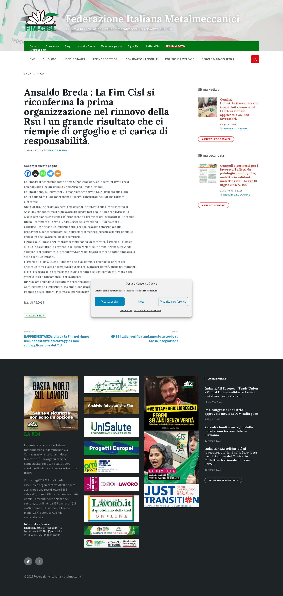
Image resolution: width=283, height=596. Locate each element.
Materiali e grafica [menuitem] (111, 46)
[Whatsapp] (42, 173)
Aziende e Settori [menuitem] (105, 59)
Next (175, 331)
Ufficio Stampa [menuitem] (74, 59)
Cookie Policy (126, 310)
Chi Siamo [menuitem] (49, 59)
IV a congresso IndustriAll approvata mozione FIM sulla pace (231, 411)
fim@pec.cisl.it (53, 531)
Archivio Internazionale (223, 480)
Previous (30, 331)
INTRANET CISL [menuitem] (39, 50)
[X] (35, 173)
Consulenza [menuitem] (52, 46)
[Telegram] (50, 173)
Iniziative (229, 194)
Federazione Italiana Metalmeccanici (152, 18)
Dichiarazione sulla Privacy (147, 310)
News (41, 74)
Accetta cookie (110, 301)
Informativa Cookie (37, 524)
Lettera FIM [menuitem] (152, 46)
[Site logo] (42, 34)
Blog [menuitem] (67, 46)
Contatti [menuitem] (34, 46)
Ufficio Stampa (57, 150)
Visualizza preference (173, 301)
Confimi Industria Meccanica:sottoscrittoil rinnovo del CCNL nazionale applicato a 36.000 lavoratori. (239, 109)
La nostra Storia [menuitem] (86, 46)
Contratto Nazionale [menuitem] (142, 59)
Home (27, 74)
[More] (57, 173)
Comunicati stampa (235, 128)
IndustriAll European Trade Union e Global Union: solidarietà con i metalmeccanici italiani (231, 392)
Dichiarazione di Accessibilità (43, 527)
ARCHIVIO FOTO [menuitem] (175, 46)
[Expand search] (255, 59)
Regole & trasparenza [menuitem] (218, 59)
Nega (141, 301)
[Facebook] (27, 173)
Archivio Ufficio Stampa (216, 139)
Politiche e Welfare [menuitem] (179, 59)
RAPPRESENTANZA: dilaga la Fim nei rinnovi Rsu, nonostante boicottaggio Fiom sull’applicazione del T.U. (57, 340)
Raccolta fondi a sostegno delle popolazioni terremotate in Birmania (228, 431)
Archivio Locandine (213, 205)
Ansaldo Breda (35, 315)
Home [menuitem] (31, 59)
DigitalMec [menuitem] (134, 46)
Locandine (243, 194)
